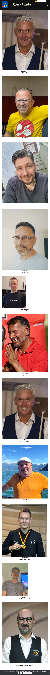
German (39, 0)
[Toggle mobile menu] (47, 5)
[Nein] (48, 672)
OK (18, 673)
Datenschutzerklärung (27, 673)
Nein (21, 673)
